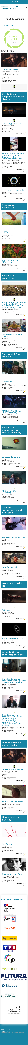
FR (13, 2)
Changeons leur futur (12, 874)
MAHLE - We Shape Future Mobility (11, 412)
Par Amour (7, 844)
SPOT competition (7, 23)
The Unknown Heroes (10, 69)
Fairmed (6, 610)
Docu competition (7, 25)
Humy (5, 232)
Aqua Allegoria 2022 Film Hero (11, 261)
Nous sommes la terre (12, 639)
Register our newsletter (19, 1038)
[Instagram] (15, 1)
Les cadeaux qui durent (13, 537)
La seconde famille (11, 457)
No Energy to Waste (11, 123)
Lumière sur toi (9, 567)
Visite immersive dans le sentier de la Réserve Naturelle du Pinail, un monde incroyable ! (14, 305)
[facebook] (10, 1)
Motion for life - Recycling (9, 492)
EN (16, 2)
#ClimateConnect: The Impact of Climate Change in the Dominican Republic (13, 156)
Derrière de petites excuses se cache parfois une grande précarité (14, 680)
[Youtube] (12, 1)
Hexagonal (7, 381)
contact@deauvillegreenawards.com (9, 1032)
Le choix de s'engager (12, 801)
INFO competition (20, 23)
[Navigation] (26, 7)
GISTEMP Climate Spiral (13, 190)
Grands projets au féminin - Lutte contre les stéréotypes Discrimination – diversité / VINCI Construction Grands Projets (13, 720)
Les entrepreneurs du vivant (12, 336)
